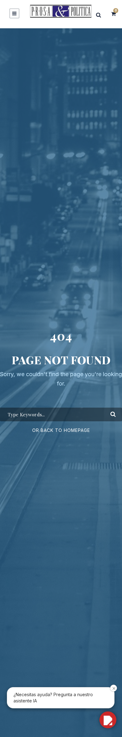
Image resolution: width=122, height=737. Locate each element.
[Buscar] (100, 14)
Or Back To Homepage (61, 430)
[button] (108, 720)
